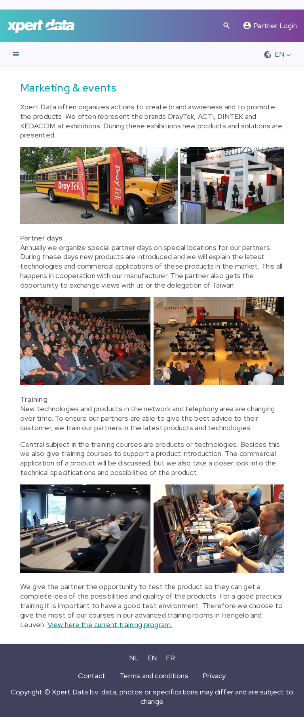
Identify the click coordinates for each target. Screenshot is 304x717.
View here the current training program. (110, 624)
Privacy (214, 675)
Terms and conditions (154, 675)
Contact (91, 675)
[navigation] (16, 54)
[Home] (41, 26)
